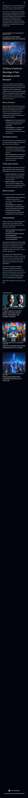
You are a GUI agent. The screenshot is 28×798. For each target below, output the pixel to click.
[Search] (25, 2)
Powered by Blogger (15, 790)
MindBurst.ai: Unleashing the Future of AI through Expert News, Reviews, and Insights (13, 7)
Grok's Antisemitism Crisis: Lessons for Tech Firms (13, 347)
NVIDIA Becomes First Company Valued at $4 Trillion (12, 378)
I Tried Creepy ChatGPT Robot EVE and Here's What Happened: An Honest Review (12, 314)
